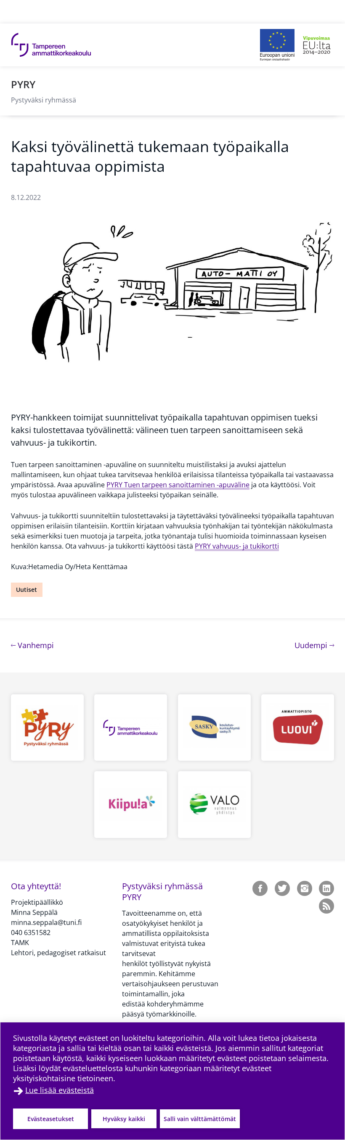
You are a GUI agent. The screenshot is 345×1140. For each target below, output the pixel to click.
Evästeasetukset (50, 1119)
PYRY (23, 84)
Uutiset (26, 590)
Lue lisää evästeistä (59, 1090)
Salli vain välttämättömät (200, 1119)
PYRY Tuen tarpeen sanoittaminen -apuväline (177, 484)
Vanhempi (35, 645)
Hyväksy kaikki (124, 1119)
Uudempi (314, 645)
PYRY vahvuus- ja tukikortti (237, 546)
